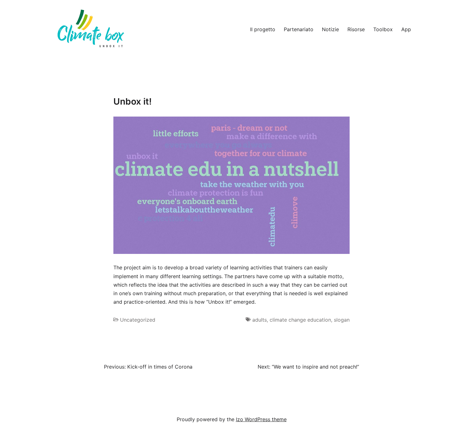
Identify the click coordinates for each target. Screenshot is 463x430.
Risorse (356, 29)
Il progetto (262, 29)
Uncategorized (137, 320)
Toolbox (383, 29)
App (406, 29)
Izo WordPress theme (261, 419)
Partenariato (298, 29)
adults (259, 320)
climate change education (300, 320)
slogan (342, 320)
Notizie (330, 29)
